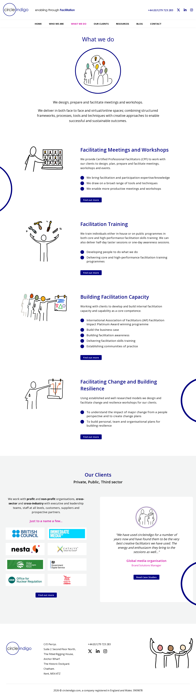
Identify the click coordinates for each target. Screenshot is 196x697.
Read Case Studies (146, 577)
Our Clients (101, 23)
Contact (155, 23)
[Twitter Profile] (178, 10)
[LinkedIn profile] (185, 10)
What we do (78, 23)
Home (38, 23)
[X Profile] (90, 651)
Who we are (56, 23)
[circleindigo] (39, 11)
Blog (139, 23)
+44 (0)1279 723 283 (160, 10)
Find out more (91, 199)
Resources (122, 23)
